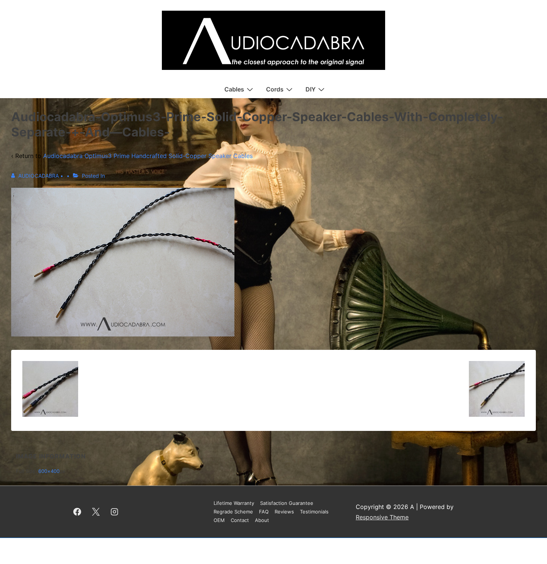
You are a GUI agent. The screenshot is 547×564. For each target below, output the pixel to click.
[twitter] (96, 512)
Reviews (284, 512)
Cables (234, 89)
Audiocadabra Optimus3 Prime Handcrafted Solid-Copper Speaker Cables (148, 155)
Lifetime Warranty (234, 503)
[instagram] (115, 512)
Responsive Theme (382, 517)
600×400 (49, 471)
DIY (311, 89)
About (262, 520)
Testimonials (314, 512)
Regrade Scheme (233, 512)
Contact (240, 520)
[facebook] (77, 512)
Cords (275, 89)
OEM (219, 520)
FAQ (264, 512)
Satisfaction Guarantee (286, 503)
